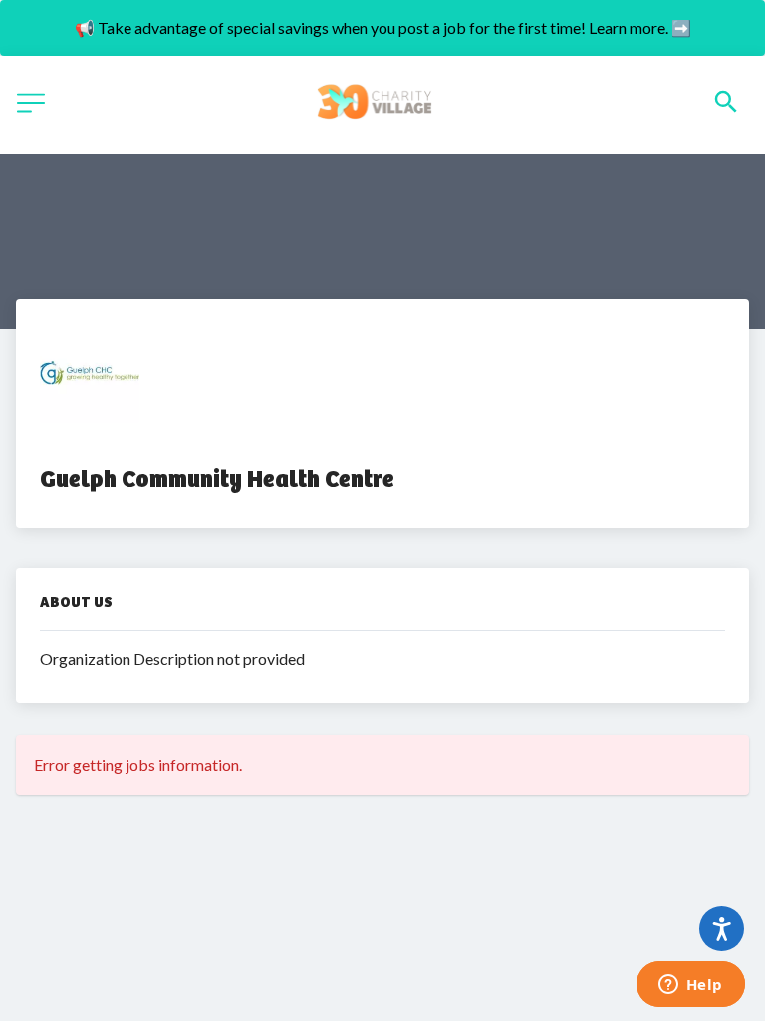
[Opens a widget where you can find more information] (690, 986)
